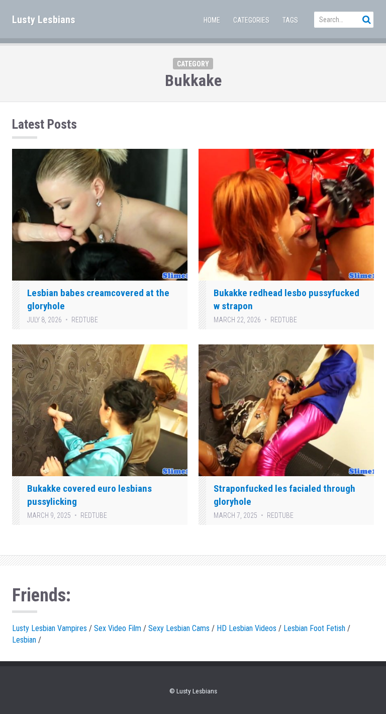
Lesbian (24, 640)
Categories (251, 20)
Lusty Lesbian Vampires (49, 628)
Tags (290, 20)
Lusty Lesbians (43, 20)
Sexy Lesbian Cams (179, 628)
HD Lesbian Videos (246, 628)
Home (212, 20)
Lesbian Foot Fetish (314, 628)
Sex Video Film (117, 628)
